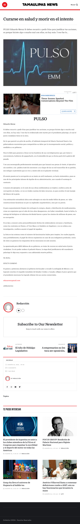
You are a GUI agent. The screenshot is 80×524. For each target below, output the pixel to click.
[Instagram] (11, 387)
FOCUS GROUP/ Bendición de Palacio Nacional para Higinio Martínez (56, 442)
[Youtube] (15, 387)
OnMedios (6, 520)
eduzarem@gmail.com (11, 280)
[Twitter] (19, 387)
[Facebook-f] (7, 387)
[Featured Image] (20, 426)
